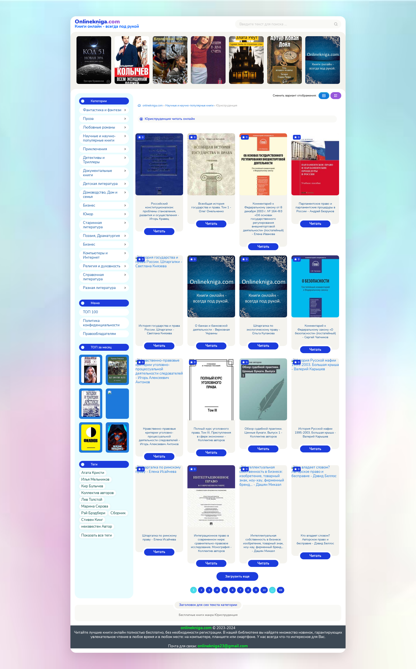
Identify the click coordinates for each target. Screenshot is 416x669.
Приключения (95, 149)
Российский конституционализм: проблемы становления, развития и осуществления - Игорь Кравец (159, 211)
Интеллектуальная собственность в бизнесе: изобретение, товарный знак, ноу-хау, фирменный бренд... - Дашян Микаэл (263, 543)
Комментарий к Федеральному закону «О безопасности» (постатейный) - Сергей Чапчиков (315, 331)
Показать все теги (96, 535)
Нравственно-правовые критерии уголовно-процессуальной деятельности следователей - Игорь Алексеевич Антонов (159, 436)
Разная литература (99, 287)
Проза (88, 118)
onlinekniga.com (153, 106)
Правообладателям (99, 333)
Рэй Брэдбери (93, 513)
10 (264, 590)
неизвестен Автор (96, 526)
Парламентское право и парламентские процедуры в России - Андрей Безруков (315, 207)
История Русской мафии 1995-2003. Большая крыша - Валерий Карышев (315, 432)
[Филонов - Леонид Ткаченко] (90, 437)
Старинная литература (93, 225)
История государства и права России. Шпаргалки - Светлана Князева (159, 329)
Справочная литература (93, 277)
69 (280, 590)
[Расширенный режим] (335, 95)
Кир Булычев (92, 486)
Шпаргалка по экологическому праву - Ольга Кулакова (263, 329)
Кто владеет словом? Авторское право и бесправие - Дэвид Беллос (315, 539)
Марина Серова (94, 506)
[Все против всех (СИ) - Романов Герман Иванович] (117, 370)
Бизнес (89, 205)
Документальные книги (97, 173)
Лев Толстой (91, 499)
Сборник (118, 513)
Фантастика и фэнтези (102, 110)
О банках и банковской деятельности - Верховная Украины (211, 329)
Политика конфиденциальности (101, 323)
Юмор (88, 214)
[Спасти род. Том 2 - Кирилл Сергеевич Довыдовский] (90, 370)
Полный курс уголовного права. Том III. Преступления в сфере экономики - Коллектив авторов (211, 434)
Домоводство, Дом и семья (100, 194)
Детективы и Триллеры (94, 160)
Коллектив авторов (97, 492)
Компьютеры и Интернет (95, 255)
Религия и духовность (101, 266)
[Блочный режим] (323, 95)
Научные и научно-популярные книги (99, 138)
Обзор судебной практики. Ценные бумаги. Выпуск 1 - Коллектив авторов (263, 432)
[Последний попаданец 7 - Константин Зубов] (117, 437)
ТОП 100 (90, 312)
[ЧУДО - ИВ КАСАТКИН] (322, 60)
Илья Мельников (95, 479)
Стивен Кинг (92, 519)
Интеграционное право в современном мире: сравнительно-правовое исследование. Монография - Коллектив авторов (211, 543)
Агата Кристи (92, 472)
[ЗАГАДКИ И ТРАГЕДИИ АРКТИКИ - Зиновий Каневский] (90, 403)
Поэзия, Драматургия (101, 235)
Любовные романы (99, 127)
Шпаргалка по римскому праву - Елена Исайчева (159, 537)
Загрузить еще (237, 576)
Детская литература (100, 183)
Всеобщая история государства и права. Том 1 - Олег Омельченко (211, 207)
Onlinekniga (107, 23)
